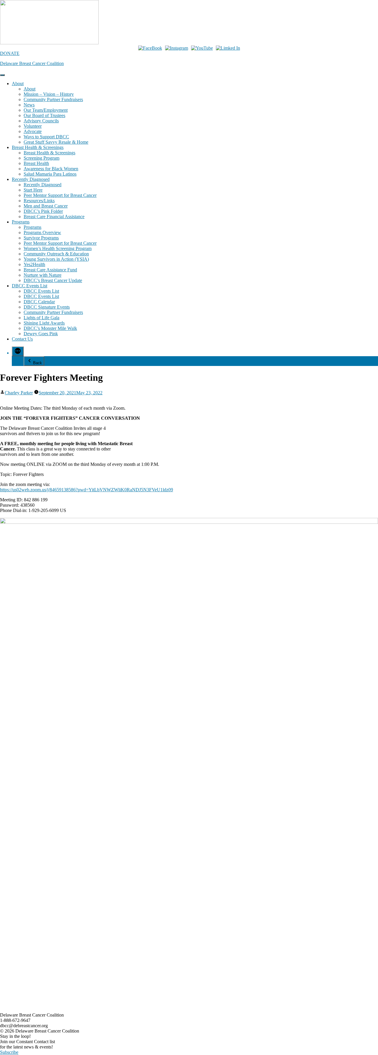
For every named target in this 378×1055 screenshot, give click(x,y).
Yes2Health (34, 264)
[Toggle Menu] (2, 75)
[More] (18, 351)
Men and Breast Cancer (46, 205)
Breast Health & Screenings (37, 147)
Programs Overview (42, 232)
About (18, 83)
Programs (21, 221)
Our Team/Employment (46, 110)
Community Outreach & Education (56, 253)
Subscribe (9, 1052)
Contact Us (22, 338)
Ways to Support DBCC (46, 136)
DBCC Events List (29, 285)
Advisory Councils (41, 120)
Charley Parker (19, 392)
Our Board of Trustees (44, 115)
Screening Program (41, 158)
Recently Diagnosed (31, 179)
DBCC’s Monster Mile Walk (50, 328)
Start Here (33, 189)
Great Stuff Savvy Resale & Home (56, 142)
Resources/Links (39, 200)
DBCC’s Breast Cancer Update (53, 280)
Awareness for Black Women (51, 168)
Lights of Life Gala (41, 317)
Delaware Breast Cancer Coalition (32, 63)
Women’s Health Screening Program (58, 248)
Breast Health (36, 163)
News (29, 104)
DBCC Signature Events (47, 306)
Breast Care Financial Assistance (54, 216)
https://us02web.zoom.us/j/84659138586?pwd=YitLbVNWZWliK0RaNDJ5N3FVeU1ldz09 (86, 489)
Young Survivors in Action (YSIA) (56, 259)
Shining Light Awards (44, 322)
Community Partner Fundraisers (53, 99)
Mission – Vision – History (49, 94)
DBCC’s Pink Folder (43, 211)
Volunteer (33, 126)
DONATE (9, 53)
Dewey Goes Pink (41, 333)
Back (37, 363)
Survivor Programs (41, 237)
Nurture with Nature (42, 275)
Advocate (33, 131)
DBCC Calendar (39, 301)
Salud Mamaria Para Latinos (50, 173)
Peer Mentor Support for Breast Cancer (60, 195)
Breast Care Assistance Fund (50, 269)
